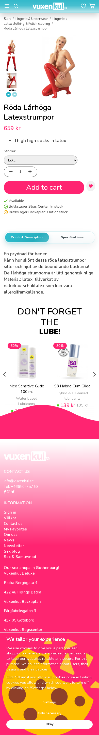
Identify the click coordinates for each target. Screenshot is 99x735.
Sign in (10, 512)
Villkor (10, 518)
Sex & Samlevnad (20, 556)
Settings (49, 702)
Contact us (13, 523)
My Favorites (15, 529)
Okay (50, 724)
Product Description (27, 237)
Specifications (72, 237)
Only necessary (49, 713)
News (9, 540)
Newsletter (14, 545)
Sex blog (12, 551)
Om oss (11, 534)
